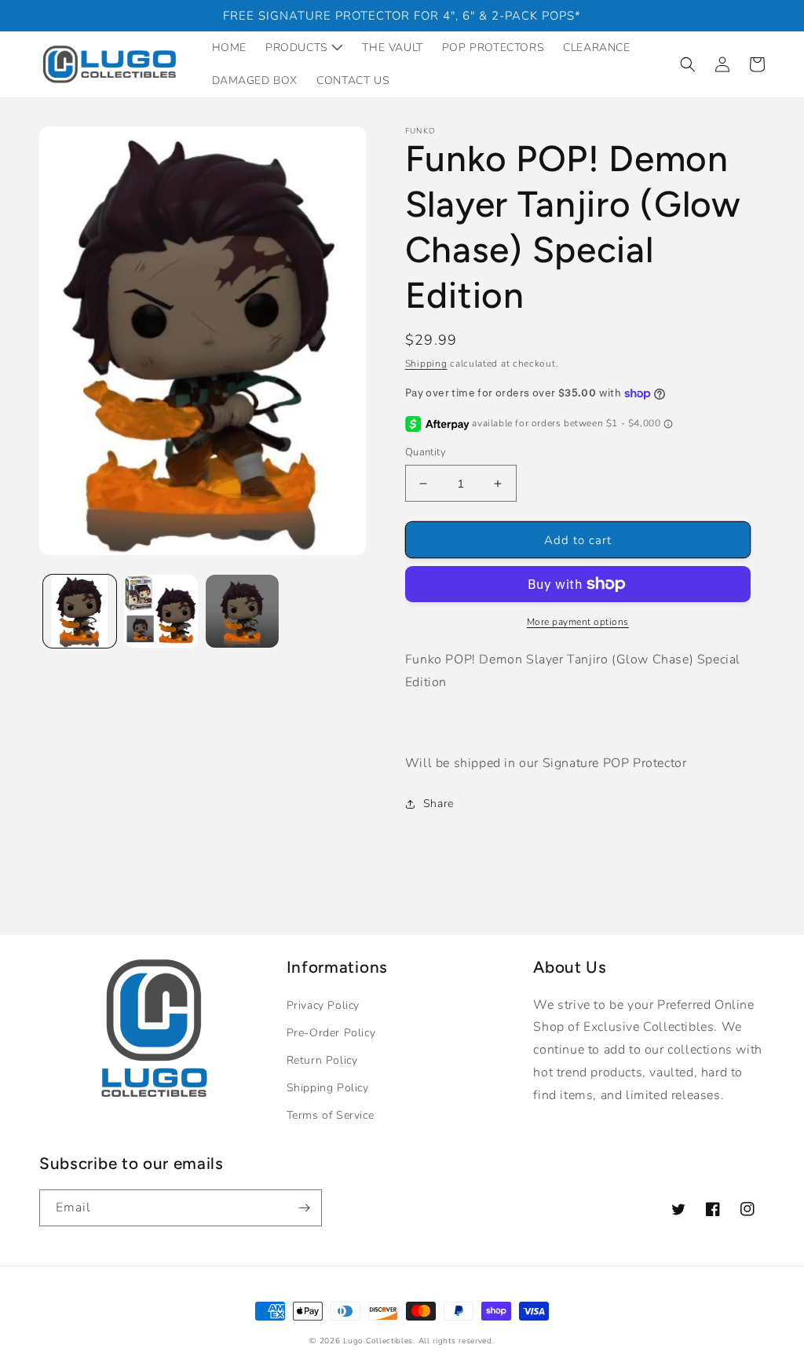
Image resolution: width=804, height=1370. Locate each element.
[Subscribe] (304, 1207)
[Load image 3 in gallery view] (242, 611)
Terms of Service (331, 1115)
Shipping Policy (328, 1087)
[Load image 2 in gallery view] (160, 611)
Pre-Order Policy (331, 1032)
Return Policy (322, 1060)
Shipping (426, 363)
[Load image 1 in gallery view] (79, 611)
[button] (688, 64)
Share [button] (438, 803)
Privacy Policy (323, 1005)
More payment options (578, 622)
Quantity (425, 452)
